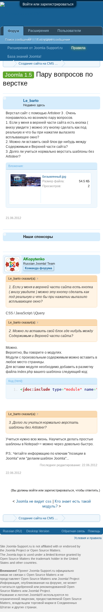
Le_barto (31, 100)
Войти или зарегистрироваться (48, 4)
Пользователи (69, 31)
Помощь (94, 531)
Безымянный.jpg (54, 176)
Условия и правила (88, 538)
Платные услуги (41, 39)
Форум (13, 31)
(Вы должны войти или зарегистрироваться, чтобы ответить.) (55, 490)
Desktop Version (37, 531)
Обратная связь (73, 531)
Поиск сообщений (18, 39)
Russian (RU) (12, 531)
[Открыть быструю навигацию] (96, 63)
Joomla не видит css (34, 501)
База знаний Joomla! (24, 57)
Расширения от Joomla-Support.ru (35, 48)
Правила (78, 48)
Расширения (38, 31)
